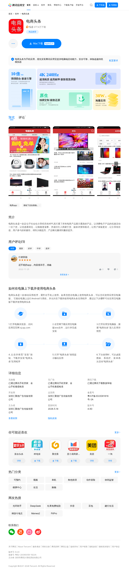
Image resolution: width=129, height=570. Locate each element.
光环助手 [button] (17, 505)
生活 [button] (35, 487)
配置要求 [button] (113, 60)
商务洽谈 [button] (46, 546)
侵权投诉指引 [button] (104, 546)
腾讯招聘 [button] (55, 546)
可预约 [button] (17, 479)
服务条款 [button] (36, 546)
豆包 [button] (91, 505)
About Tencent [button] (24, 546)
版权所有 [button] (74, 546)
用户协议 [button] (116, 546)
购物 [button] (54, 487)
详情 (19, 461)
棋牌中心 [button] (17, 487)
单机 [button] (54, 479)
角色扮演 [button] (72, 479)
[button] (16, 5)
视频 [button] (35, 479)
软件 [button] (17, 14)
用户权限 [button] (83, 546)
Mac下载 (43, 43)
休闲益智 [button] (109, 479)
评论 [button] (22, 117)
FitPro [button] (54, 513)
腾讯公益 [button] (65, 546)
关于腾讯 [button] (12, 546)
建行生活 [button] (109, 505)
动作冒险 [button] (90, 479)
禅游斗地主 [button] (17, 513)
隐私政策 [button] (52, 418)
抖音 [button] (72, 505)
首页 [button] (10, 14)
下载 (38, 461)
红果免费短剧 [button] (54, 505)
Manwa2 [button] (35, 513)
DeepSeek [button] (35, 505)
